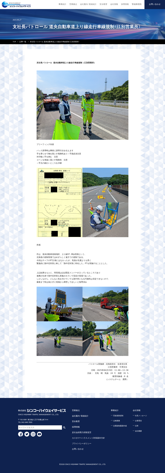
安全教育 (103, 4)
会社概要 (138, 431)
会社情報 (114, 4)
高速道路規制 (118, 416)
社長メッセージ (141, 416)
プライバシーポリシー (81, 443)
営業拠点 (73, 4)
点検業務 (116, 421)
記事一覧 (22, 42)
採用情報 (125, 4)
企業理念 (138, 421)
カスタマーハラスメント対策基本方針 (88, 438)
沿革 (136, 426)
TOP (14, 42)
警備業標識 (136, 4)
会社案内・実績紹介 (88, 4)
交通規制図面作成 (120, 426)
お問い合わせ (155, 4)
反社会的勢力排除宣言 (81, 432)
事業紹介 (62, 4)
